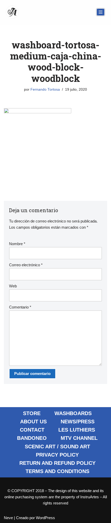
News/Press (77, 421)
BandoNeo (32, 438)
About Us (33, 421)
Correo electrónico (26, 265)
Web (13, 286)
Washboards (73, 413)
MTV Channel (79, 438)
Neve (8, 518)
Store (32, 413)
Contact (32, 430)
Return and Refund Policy (57, 463)
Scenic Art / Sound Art (57, 446)
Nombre (17, 244)
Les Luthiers (76, 430)
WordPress (45, 518)
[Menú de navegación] (100, 12)
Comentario (20, 307)
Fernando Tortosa (45, 89)
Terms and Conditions (57, 471)
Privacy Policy (57, 455)
